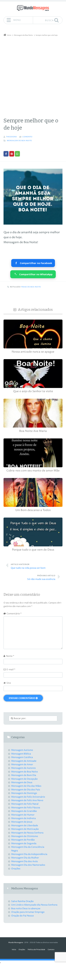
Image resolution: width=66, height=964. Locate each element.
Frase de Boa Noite (31, 287)
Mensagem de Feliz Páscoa (25, 807)
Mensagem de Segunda (23, 843)
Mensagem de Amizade (23, 760)
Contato (51, 950)
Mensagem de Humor (22, 814)
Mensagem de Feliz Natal (24, 803)
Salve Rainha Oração (22, 901)
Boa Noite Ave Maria (33, 431)
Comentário (14, 613)
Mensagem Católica (22, 757)
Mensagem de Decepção (24, 778)
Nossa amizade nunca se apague (33, 352)
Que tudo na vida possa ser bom (28, 566)
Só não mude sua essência (41, 577)
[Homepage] (33, 8)
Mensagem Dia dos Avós (24, 861)
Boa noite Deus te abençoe (25, 908)
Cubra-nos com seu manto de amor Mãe (33, 471)
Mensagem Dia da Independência (29, 854)
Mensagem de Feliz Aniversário (28, 796)
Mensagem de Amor (22, 764)
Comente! (27, 137)
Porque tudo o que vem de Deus (33, 550)
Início (14, 950)
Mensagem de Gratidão (24, 811)
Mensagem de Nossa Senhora (27, 832)
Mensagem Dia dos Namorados (28, 864)
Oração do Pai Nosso (22, 915)
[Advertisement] (33, 72)
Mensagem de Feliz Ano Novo (27, 800)
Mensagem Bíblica (21, 753)
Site (8, 682)
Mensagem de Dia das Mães (26, 785)
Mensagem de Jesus (21, 821)
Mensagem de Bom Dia (23, 775)
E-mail (11, 669)
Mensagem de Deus (21, 782)
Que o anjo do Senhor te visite (33, 391)
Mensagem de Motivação (25, 829)
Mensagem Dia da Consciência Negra (27, 848)
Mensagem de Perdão (23, 839)
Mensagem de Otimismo (24, 836)
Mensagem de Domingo (24, 793)
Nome (10, 656)
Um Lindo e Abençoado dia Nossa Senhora (34, 904)
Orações (15, 868)
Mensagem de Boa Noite (19, 141)
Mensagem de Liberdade (24, 825)
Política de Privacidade (36, 950)
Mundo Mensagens (15, 943)
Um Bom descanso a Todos (33, 510)
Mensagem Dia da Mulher (25, 857)
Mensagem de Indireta (23, 818)
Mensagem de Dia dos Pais (25, 789)
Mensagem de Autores (23, 768)
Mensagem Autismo (22, 750)
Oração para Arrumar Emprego (28, 912)
